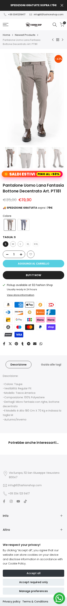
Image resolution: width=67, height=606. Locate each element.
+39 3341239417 (16, 14)
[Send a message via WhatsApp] (59, 598)
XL (28, 244)
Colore (7, 216)
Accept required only (33, 582)
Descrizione (18, 364)
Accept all (34, 573)
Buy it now (33, 275)
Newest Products (25, 35)
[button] (10, 225)
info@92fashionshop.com (48, 14)
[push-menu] (5, 24)
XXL (36, 244)
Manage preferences (33, 591)
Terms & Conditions (35, 601)
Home (6, 35)
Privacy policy (11, 601)
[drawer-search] (55, 25)
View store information (20, 295)
